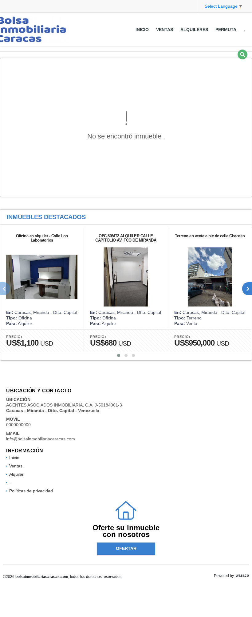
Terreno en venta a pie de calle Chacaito (210, 236)
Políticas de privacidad (31, 490)
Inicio (142, 29)
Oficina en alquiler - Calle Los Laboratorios (42, 238)
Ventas (164, 29)
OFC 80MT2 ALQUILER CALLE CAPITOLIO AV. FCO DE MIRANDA (125, 238)
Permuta (225, 29)
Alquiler (16, 474)
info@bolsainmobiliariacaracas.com (40, 438)
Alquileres (194, 29)
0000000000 (18, 424)
